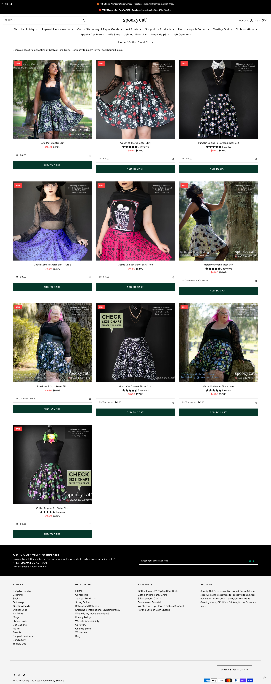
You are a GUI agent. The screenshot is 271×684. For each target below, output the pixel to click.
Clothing (18, 594)
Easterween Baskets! (149, 602)
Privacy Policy (83, 617)
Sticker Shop (20, 609)
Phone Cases (20, 621)
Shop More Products (158, 29)
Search (17, 632)
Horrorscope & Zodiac (192, 29)
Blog (77, 636)
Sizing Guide (82, 602)
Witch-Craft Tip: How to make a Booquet (161, 606)
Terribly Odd (221, 29)
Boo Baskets (20, 624)
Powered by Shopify (53, 680)
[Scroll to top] (265, 678)
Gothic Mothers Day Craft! (152, 594)
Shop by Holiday (24, 29)
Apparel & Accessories (56, 29)
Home (122, 42)
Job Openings (182, 34)
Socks (16, 598)
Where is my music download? (92, 613)
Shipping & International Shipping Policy (97, 609)
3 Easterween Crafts (149, 598)
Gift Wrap (18, 602)
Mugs (16, 617)
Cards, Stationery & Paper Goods (98, 29)
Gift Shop (114, 34)
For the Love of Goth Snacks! (154, 609)
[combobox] (41, 20)
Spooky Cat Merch (92, 34)
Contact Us (81, 594)
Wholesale (81, 632)
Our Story (80, 624)
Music (16, 628)
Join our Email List (136, 34)
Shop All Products (23, 636)
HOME (79, 591)
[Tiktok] (11, 4)
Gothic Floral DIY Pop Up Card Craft (158, 591)
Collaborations (245, 29)
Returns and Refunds (86, 606)
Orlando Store (83, 628)
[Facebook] (2, 4)
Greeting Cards (21, 606)
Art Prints (132, 29)
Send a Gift (19, 639)
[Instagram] (6, 4)
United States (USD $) (234, 669)
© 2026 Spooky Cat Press (27, 680)
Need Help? (158, 34)
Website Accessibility (87, 621)
